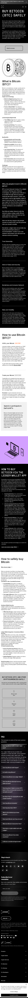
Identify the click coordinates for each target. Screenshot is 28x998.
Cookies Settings (14, 991)
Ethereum (14, 704)
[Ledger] (2, 7)
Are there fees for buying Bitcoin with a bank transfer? (13, 797)
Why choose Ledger (6, 567)
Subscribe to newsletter (9, 893)
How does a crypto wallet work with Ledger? (12, 829)
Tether (14, 714)
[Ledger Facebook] (6, 866)
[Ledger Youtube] (18, 866)
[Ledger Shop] (23, 6)
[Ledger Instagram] (10, 866)
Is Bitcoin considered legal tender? (12, 841)
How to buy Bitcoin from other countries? (11, 836)
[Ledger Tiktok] (2, 870)
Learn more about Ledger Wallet (9, 547)
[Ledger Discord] (6, 870)
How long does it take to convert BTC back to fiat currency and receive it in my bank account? (13, 790)
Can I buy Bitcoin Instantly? (10, 803)
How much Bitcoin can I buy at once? (12, 819)
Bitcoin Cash (14, 694)
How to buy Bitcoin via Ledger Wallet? (13, 777)
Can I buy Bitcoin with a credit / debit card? (12, 747)
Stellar (14, 724)
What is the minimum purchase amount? (11, 813)
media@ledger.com (10, 862)
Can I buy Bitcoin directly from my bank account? (12, 782)
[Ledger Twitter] (14, 866)
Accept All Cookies (14, 995)
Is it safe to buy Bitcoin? (9, 772)
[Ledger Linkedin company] (22, 866)
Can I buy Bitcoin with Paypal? (11, 767)
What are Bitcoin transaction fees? (12, 823)
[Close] (26, 984)
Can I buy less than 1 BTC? (10, 808)
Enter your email (6, 888)
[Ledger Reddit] (2, 866)
